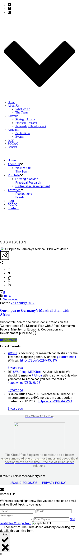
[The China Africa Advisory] (0, 153)
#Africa (37, 375)
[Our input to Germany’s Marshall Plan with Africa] (0, 249)
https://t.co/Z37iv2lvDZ (24, 383)
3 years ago (15, 368)
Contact (12, 147)
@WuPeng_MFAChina (26, 372)
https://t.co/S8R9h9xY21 (55, 401)
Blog (11, 140)
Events (19, 136)
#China (12, 353)
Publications (22, 133)
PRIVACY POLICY (54, 483)
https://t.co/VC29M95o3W (38, 360)
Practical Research (26, 122)
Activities (13, 129)
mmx (7, 296)
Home (11, 102)
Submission (10, 299)
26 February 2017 (23, 303)
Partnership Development (30, 126)
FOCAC (13, 143)
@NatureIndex (66, 357)
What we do (22, 109)
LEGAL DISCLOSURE (23, 483)
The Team (21, 112)
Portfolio (13, 116)
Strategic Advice (25, 119)
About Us (14, 105)
